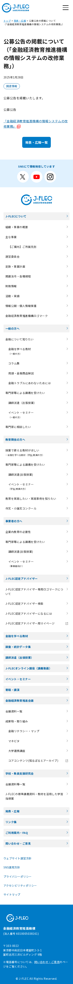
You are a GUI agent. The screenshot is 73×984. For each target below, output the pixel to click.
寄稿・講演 (12, 690)
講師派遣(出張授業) (20, 474)
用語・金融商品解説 (21, 373)
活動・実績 (12, 296)
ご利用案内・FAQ (16, 833)
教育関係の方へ (15, 439)
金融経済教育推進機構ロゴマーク (26, 316)
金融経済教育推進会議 (19, 700)
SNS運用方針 (12, 867)
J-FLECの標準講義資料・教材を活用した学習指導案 (34, 796)
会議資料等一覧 (15, 784)
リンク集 (11, 822)
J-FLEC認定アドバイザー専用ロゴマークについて (34, 591)
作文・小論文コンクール (21, 508)
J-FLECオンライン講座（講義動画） (28, 668)
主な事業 (11, 237)
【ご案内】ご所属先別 (22, 247)
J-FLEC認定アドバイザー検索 (24, 603)
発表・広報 (20, 20)
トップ (7, 20)
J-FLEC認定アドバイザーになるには (28, 613)
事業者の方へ (13, 521)
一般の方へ (12, 328)
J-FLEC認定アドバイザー (21, 578)
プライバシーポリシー (18, 876)
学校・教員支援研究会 (19, 773)
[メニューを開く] (65, 8)
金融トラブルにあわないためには (29, 383)
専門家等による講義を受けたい (25, 393)
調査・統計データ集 (18, 647)
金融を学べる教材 (16, 636)
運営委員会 (12, 256)
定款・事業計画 (15, 266)
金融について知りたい (19, 339)
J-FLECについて (15, 216)
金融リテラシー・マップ (24, 731)
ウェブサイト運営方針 (18, 858)
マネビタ (14, 741)
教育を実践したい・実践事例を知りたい (30, 499)
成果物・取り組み (16, 721)
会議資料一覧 (13, 711)
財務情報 (11, 286)
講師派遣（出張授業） (22, 403)
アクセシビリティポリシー (20, 885)
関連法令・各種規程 (18, 276)
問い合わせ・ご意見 (18, 843)
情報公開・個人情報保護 (21, 306)
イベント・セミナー (18, 679)
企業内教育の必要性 (18, 532)
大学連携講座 (16, 751)
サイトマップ (12, 894)
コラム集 (14, 363)
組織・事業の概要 (16, 227)
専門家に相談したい (18, 427)
